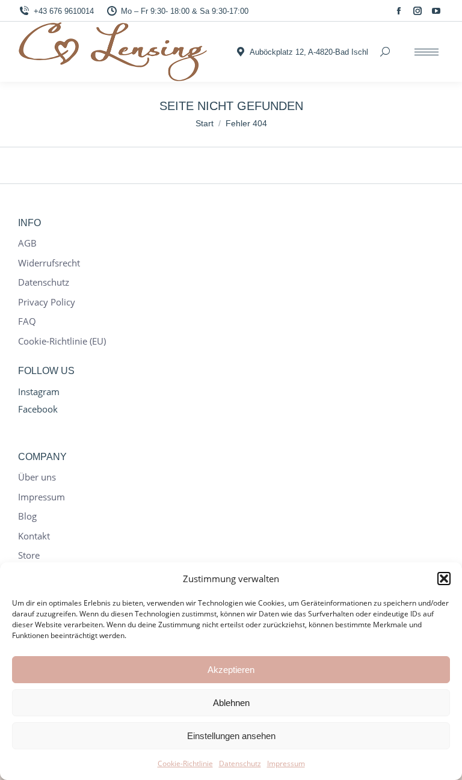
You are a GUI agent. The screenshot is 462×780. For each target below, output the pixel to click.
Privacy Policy (46, 302)
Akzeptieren (231, 670)
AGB (27, 243)
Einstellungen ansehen (231, 736)
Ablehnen (231, 703)
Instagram (39, 391)
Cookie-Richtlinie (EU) (62, 341)
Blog (27, 516)
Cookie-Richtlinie (185, 763)
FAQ (27, 321)
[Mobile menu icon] (426, 52)
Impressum (286, 763)
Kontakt (34, 536)
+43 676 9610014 (64, 11)
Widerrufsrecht (49, 263)
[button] (444, 579)
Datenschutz (240, 763)
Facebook (38, 409)
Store (29, 555)
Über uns (37, 477)
